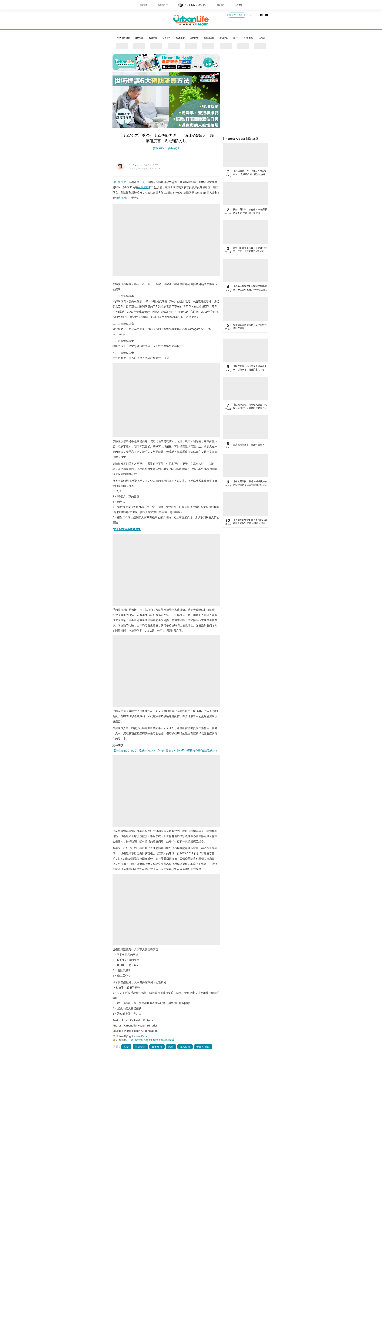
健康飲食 (194, 37)
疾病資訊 (173, 148)
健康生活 (180, 37)
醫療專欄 (153, 37)
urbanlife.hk (140, 1036)
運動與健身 (209, 37)
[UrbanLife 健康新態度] (191, 20)
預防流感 (120, 197)
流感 (171, 1046)
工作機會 (238, 5)
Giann (136, 165)
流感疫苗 (185, 1046)
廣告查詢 (220, 5)
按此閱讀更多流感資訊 (127, 529)
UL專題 (261, 37)
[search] (250, 15)
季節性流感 (203, 1046)
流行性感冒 (119, 182)
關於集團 (143, 5)
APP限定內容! (123, 37)
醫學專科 (166, 37)
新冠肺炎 (224, 37)
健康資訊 (139, 37)
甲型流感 (143, 187)
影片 (235, 37)
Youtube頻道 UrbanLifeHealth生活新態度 (152, 1039)
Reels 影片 (248, 37)
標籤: (116, 1046)
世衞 (126, 1046)
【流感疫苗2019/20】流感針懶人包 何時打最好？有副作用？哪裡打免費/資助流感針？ (165, 750)
